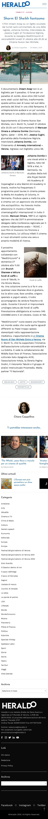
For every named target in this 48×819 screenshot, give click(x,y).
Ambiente (5, 504)
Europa (4, 542)
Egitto (22, 382)
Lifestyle (4, 606)
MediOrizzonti (37, 382)
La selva (4, 593)
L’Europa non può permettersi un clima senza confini (23, 482)
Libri (3, 601)
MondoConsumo (8, 614)
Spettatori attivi (8, 644)
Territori (4, 665)
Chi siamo (5, 755)
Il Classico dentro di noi (11, 567)
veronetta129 (23, 387)
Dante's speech (7, 529)
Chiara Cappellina (20, 47)
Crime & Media (7, 521)
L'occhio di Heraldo (9, 589)
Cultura (29, 12)
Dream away (9, 382)
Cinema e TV (20, 12)
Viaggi (3, 669)
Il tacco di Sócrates (9, 576)
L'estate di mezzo (8, 584)
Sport (3, 648)
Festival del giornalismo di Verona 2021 (18, 555)
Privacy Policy (7, 766)
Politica (4, 631)
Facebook (7, 805)
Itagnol (4, 580)
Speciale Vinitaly (8, 640)
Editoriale (5, 538)
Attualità (4, 512)
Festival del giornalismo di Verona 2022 (18, 559)
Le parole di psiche (9, 597)
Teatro (4, 661)
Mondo (4, 610)
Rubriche (5, 635)
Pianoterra (5, 623)
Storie (3, 652)
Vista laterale (6, 674)
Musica (4, 618)
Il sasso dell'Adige (8, 572)
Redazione (5, 760)
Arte (3, 508)
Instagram (25, 805)
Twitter (41, 805)
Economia (5, 533)
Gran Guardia (6, 563)
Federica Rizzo (8, 467)
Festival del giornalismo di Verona (15, 550)
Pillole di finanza (8, 627)
